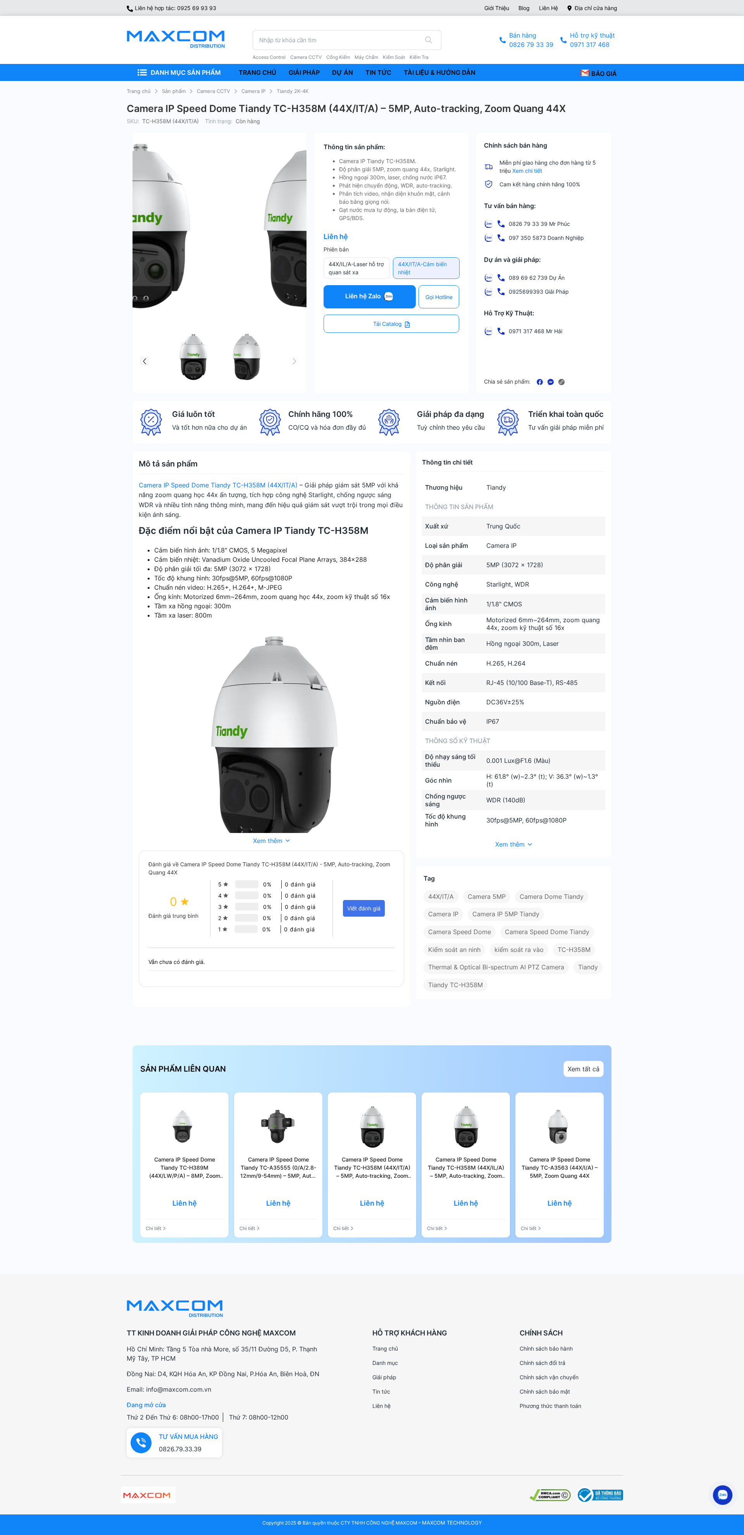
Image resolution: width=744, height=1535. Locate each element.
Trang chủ (139, 91)
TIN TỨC (378, 72)
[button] (144, 361)
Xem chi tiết (527, 170)
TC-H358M (574, 949)
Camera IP (253, 91)
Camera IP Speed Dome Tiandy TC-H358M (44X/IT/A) (218, 485)
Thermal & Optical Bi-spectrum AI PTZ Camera (496, 967)
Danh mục (385, 1362)
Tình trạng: (218, 121)
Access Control (269, 57)
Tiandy (588, 967)
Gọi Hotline (439, 297)
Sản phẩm (174, 91)
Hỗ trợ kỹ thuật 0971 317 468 (592, 39)
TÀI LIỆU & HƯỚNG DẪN (439, 72)
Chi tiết (153, 1228)
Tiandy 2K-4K (292, 91)
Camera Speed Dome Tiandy (547, 932)
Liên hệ (548, 8)
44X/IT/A (441, 896)
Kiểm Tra (419, 57)
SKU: (133, 121)
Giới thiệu (496, 8)
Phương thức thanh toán (550, 1405)
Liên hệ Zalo (363, 296)
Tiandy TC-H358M (455, 985)
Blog (524, 8)
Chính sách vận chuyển (549, 1377)
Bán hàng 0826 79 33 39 (531, 39)
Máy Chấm (366, 57)
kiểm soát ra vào (519, 949)
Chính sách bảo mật (545, 1391)
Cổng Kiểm (338, 57)
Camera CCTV (306, 57)
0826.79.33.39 (180, 1449)
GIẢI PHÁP (304, 72)
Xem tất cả (583, 1069)
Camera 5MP (487, 896)
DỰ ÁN (342, 72)
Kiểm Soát (394, 57)
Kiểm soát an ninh (454, 949)
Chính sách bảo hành (546, 1348)
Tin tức (381, 1391)
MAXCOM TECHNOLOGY (452, 1523)
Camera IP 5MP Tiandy (505, 914)
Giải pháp (384, 1377)
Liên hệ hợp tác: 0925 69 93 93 (175, 8)
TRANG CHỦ (257, 72)
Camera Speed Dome (459, 932)
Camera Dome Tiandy (552, 896)
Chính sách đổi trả (542, 1362)
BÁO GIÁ (603, 73)
